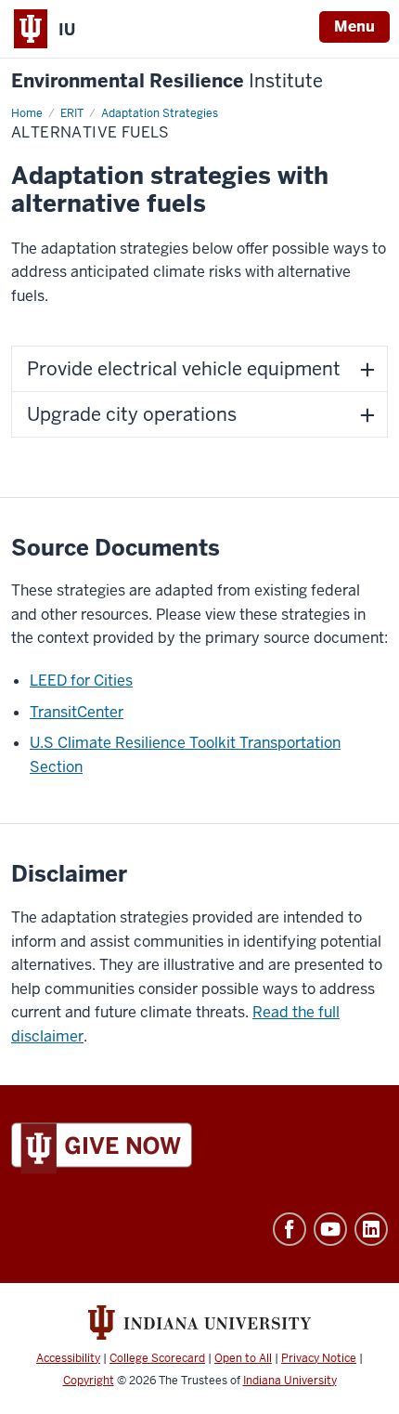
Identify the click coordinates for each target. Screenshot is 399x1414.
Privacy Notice (318, 1358)
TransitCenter (76, 712)
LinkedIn (371, 1229)
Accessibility (68, 1358)
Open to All (243, 1358)
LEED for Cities (81, 680)
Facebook (289, 1229)
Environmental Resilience (167, 81)
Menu (354, 26)
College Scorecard (157, 1358)
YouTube (330, 1229)
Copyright (88, 1380)
